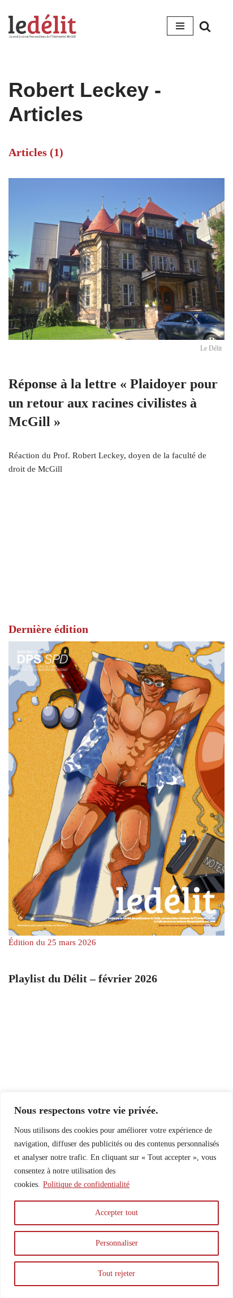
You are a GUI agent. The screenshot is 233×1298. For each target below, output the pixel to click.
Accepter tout (116, 1212)
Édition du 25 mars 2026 (52, 942)
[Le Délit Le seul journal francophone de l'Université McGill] (42, 26)
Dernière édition (48, 629)
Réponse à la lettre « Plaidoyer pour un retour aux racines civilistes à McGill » (113, 402)
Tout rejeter (116, 1273)
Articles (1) (35, 152)
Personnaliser (117, 1243)
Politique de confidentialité (86, 1184)
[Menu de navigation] (180, 26)
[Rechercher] (205, 26)
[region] (116, 1195)
